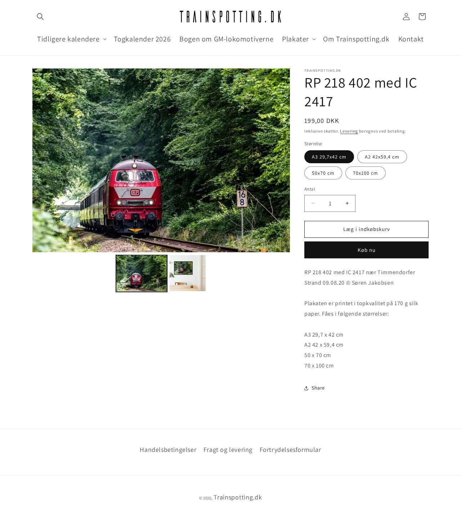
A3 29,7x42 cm (329, 157)
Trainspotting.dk (238, 497)
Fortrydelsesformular (290, 449)
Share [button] (318, 387)
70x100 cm (365, 173)
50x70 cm (323, 173)
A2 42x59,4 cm (382, 157)
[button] (40, 17)
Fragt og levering (227, 449)
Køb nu (367, 249)
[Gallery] (161, 181)
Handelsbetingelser (168, 449)
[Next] (279, 160)
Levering (349, 131)
